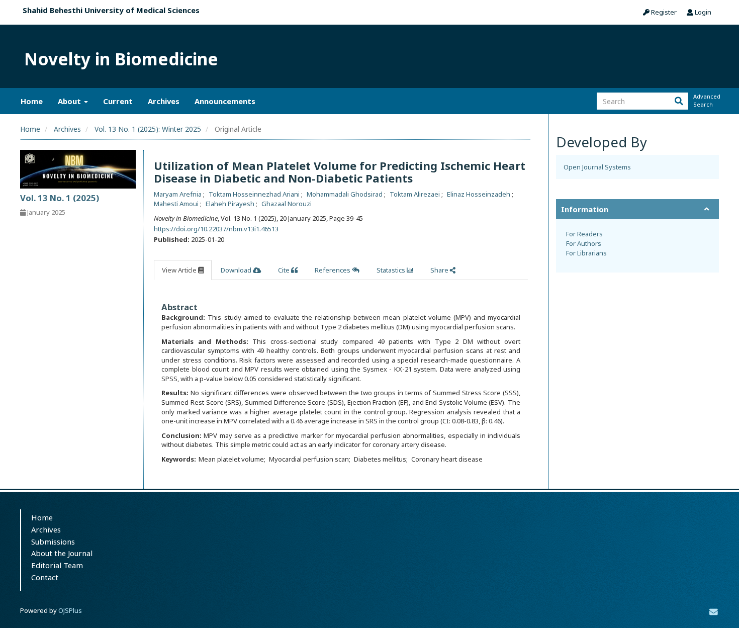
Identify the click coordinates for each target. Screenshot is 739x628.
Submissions (53, 541)
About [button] (70, 101)
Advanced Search (705, 100)
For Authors (583, 243)
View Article (180, 270)
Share (440, 270)
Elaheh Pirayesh (231, 203)
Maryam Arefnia (178, 194)
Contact (44, 577)
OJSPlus (70, 610)
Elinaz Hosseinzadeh (479, 194)
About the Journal (62, 553)
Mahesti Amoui (177, 203)
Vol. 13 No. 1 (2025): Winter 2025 (148, 129)
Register (663, 12)
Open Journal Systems (597, 166)
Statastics (392, 270)
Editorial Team (57, 565)
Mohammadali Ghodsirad (345, 194)
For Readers (584, 233)
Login (702, 12)
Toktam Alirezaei (415, 194)
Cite (284, 270)
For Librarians (586, 252)
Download (237, 270)
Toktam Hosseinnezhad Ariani (255, 194)
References (333, 270)
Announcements (225, 101)
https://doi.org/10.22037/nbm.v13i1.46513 (216, 228)
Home (32, 101)
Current (118, 101)
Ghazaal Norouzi (286, 203)
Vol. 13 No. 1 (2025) (59, 198)
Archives (163, 101)
